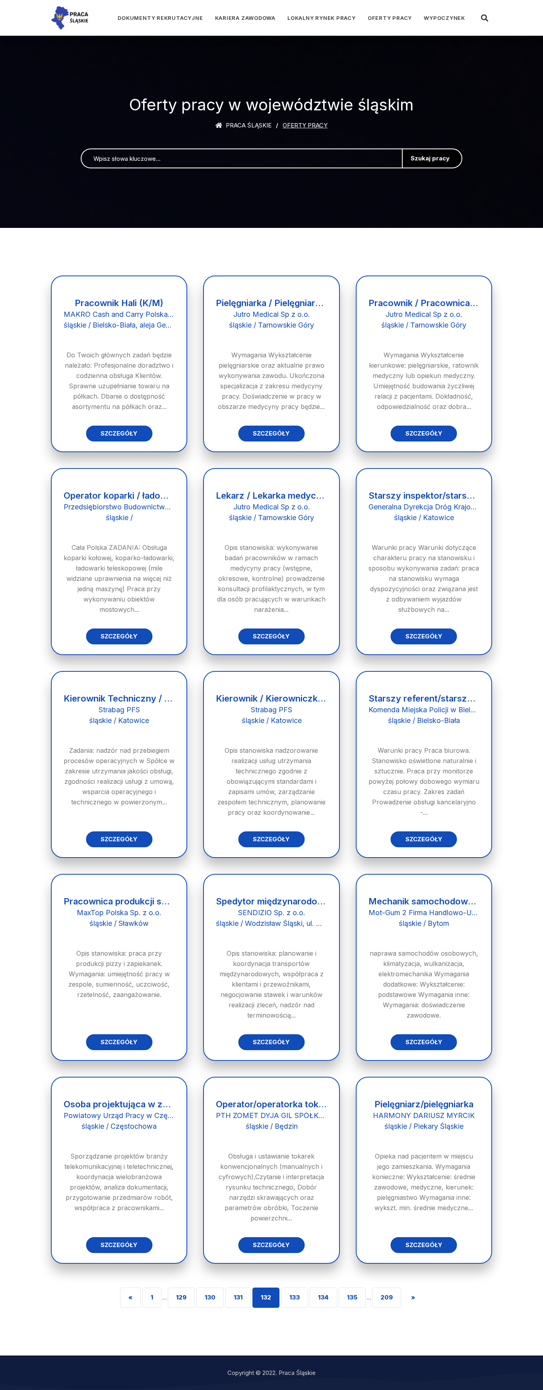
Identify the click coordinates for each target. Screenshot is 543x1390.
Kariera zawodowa (245, 18)
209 (386, 1297)
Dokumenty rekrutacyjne (160, 18)
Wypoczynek (444, 18)
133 (294, 1297)
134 (323, 1297)
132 (266, 1297)
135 (352, 1297)
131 (238, 1297)
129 (181, 1297)
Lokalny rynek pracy (321, 18)
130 (210, 1297)
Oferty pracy (390, 18)
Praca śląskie (248, 125)
